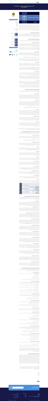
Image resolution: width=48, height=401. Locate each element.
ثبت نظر (38, 381)
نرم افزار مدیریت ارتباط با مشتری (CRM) (15, 394)
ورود (11, 0)
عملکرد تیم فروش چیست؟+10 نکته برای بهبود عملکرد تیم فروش (29, 57)
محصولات (25, 395)
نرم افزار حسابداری (16, 396)
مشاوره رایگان (10, 2)
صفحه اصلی (33, 2)
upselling (27, 241)
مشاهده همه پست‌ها (13, 47)
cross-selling (33, 241)
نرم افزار (17, 24)
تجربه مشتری (26, 63)
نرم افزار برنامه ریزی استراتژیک (15, 397)
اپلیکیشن (17, 25)
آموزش (17, 23)
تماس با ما (25, 2)
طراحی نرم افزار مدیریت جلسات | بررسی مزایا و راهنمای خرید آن (30, 107)
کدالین (23, 367)
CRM (29, 117)
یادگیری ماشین (37, 48)
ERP (28, 145)
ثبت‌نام (9, 0)
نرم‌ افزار (38, 40)
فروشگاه (30, 2)
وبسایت (17, 26)
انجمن (28, 2)
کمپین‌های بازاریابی (27, 223)
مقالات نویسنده (13, 19)
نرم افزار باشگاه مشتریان (16, 395)
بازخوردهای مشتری (26, 258)
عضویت (11, 387)
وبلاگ (26, 2)
